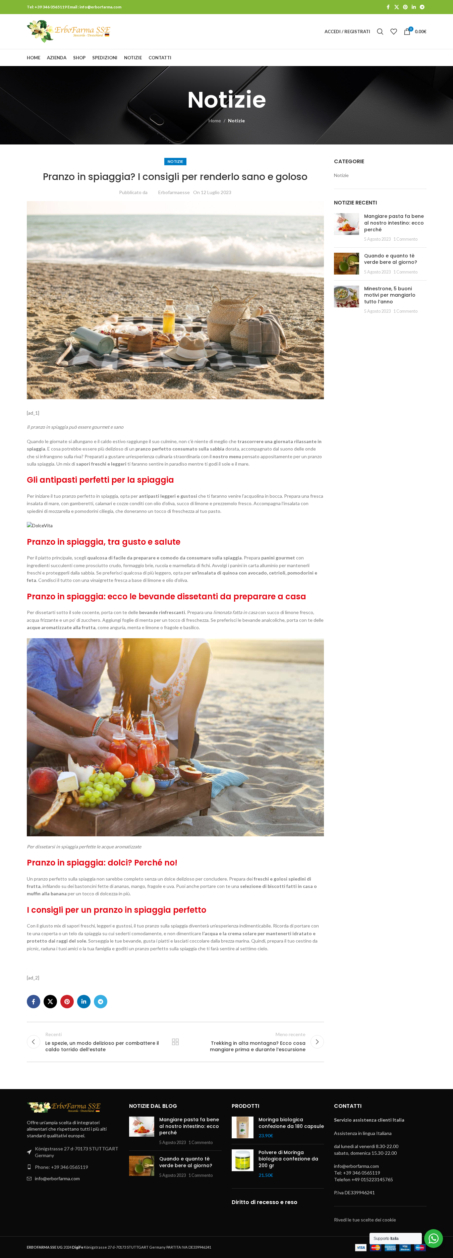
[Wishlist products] (393, 31)
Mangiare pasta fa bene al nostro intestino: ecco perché (394, 223)
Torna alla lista (175, 1042)
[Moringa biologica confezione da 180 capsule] (242, 1128)
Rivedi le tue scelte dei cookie (365, 1219)
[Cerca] (380, 31)
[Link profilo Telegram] (422, 7)
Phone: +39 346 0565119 (61, 1167)
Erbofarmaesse (174, 192)
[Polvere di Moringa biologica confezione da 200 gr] (242, 1163)
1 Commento (405, 239)
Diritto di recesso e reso (264, 1202)
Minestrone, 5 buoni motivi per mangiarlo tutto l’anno (389, 295)
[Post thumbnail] (346, 227)
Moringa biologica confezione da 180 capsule (291, 1123)
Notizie (236, 120)
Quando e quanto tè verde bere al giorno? (390, 259)
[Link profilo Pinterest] (405, 7)
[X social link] (396, 7)
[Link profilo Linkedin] (414, 7)
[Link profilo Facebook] (388, 7)
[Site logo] (69, 31)
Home (215, 120)
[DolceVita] (40, 525)
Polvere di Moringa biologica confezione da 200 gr (288, 1159)
